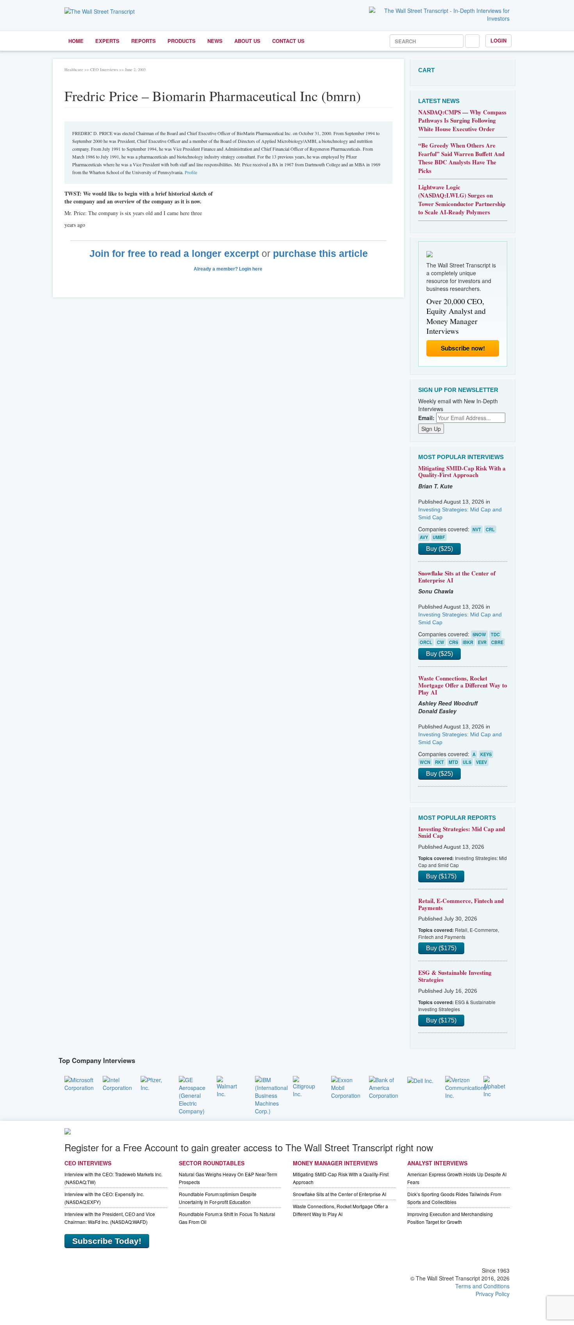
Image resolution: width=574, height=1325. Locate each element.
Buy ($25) (439, 548)
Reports (143, 41)
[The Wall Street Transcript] (99, 10)
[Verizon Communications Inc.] (466, 1086)
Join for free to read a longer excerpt (174, 253)
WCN (425, 762)
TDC (495, 634)
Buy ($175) (441, 876)
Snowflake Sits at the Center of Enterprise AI (457, 576)
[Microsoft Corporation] (79, 1082)
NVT (476, 529)
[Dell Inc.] (420, 1080)
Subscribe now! (463, 348)
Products (182, 41)
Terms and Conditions (482, 1286)
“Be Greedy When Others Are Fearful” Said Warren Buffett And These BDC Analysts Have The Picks (461, 158)
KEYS (486, 754)
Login (498, 40)
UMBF (439, 537)
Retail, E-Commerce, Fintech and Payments (461, 904)
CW (440, 642)
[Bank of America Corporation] (383, 1086)
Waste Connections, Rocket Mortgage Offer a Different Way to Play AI (462, 685)
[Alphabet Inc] (496, 1086)
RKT (439, 762)
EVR (482, 642)
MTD (453, 762)
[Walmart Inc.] (230, 1086)
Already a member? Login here (229, 269)
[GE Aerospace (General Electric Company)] (192, 1094)
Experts (107, 41)
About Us (247, 41)
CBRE (497, 642)
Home (76, 41)
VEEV (481, 762)
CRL (490, 529)
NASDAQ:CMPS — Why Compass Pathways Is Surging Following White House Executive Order (462, 120)
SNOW (479, 634)
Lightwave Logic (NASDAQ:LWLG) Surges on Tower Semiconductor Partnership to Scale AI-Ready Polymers (461, 199)
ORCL (426, 642)
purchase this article (320, 253)
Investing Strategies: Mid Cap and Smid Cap (461, 832)
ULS (467, 762)
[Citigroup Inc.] (306, 1086)
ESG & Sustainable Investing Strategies (455, 976)
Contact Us (288, 41)
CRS (453, 642)
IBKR (468, 642)
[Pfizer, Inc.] (154, 1082)
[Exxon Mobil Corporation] (345, 1086)
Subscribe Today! (106, 1240)
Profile (191, 172)
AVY (424, 537)
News (215, 41)
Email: (426, 418)
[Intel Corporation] (117, 1082)
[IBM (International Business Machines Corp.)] (271, 1094)
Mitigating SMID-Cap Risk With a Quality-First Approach (462, 471)
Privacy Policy (493, 1294)
